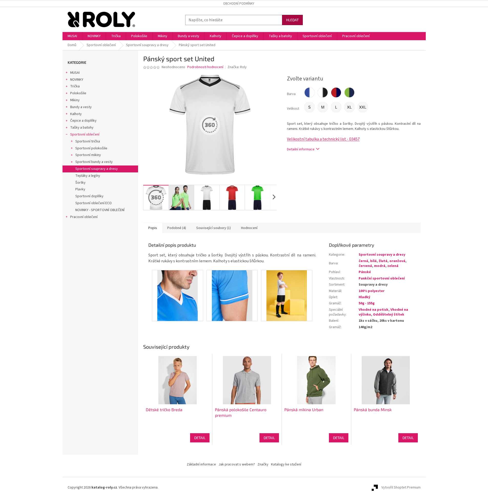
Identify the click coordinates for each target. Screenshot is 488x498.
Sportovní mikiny (88, 155)
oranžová (397, 261)
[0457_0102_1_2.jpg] (286, 295)
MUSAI (75, 72)
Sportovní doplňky (89, 196)
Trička (75, 86)
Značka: (237, 67)
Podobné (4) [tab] (176, 228)
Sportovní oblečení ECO (93, 203)
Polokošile (78, 93)
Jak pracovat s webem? (237, 464)
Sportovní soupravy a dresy (96, 168)
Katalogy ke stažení (286, 464)
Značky (262, 464)
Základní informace (201, 464)
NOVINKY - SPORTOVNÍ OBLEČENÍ (99, 210)
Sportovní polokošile (91, 148)
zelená (392, 265)
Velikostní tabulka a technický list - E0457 (323, 139)
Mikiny (75, 100)
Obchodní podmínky (238, 3)
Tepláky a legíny (87, 175)
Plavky (80, 189)
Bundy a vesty (81, 107)
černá (363, 261)
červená (365, 265)
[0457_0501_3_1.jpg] (177, 295)
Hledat (292, 20)
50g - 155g (367, 303)
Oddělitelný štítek (388, 314)
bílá (373, 261)
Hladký (364, 297)
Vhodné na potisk (373, 309)
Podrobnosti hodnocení (205, 67)
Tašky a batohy (82, 127)
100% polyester (372, 291)
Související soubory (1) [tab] (213, 228)
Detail (199, 437)
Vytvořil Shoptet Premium (401, 487)
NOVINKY (76, 79)
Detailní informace (301, 149)
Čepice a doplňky (83, 120)
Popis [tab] (152, 228)
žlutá (383, 261)
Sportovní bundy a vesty (94, 161)
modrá (379, 265)
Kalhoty (76, 114)
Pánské (365, 272)
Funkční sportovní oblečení (382, 278)
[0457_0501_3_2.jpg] (232, 295)
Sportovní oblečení (84, 134)
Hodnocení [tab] (249, 228)
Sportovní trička (87, 141)
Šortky (80, 182)
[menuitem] (72, 36)
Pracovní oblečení (84, 217)
